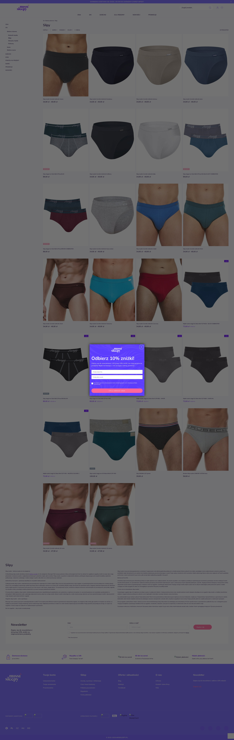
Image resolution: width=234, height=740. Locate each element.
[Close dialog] (141, 347)
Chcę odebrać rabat (117, 391)
